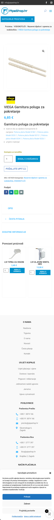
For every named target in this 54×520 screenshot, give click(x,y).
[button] (50, 473)
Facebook (6, 192)
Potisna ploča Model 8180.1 (25, 132)
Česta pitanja (27, 349)
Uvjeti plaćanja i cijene (27, 369)
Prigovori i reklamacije (27, 379)
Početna (8, 26)
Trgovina (27, 333)
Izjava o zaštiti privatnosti (32, 516)
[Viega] (11, 100)
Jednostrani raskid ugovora (27, 384)
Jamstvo (27, 389)
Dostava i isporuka (27, 374)
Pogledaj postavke (27, 511)
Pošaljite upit (14, 168)
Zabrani (27, 504)
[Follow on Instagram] (51, 3)
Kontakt (27, 354)
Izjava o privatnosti (27, 394)
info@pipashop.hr (12, 3)
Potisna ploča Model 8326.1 (34, 139)
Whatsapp (16, 192)
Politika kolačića (17, 516)
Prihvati (27, 497)
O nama (27, 338)
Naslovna (27, 328)
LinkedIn (11, 192)
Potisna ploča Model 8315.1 (29, 135)
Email (21, 192)
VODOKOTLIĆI (20, 26)
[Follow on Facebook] (46, 3)
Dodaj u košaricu (28, 159)
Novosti (27, 343)
